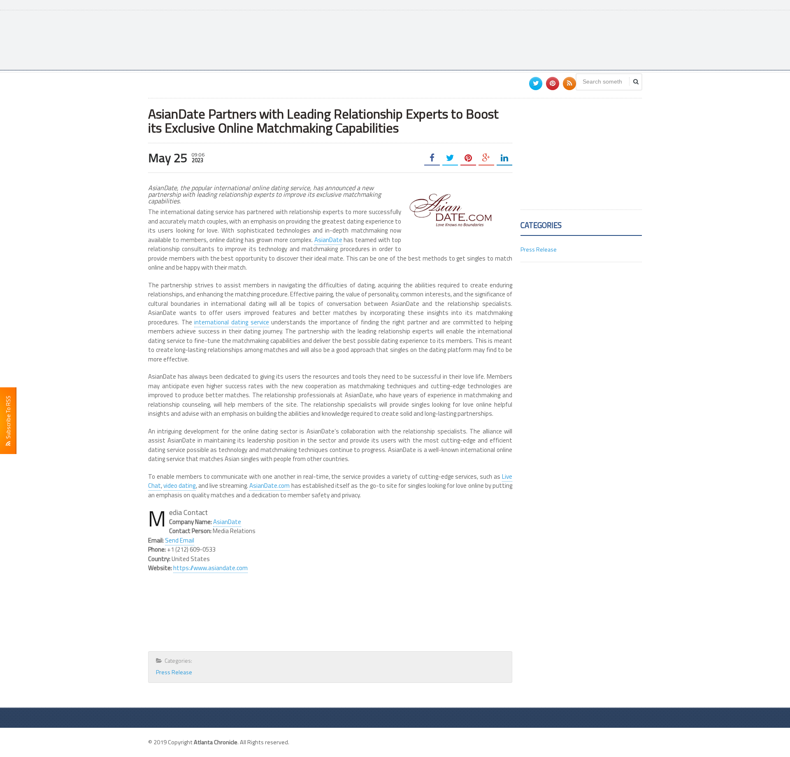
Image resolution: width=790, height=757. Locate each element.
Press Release (174, 672)
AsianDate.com (269, 485)
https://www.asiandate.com (210, 568)
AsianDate (328, 240)
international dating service (231, 322)
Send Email (179, 540)
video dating (179, 485)
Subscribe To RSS (8, 418)
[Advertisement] (492, 39)
